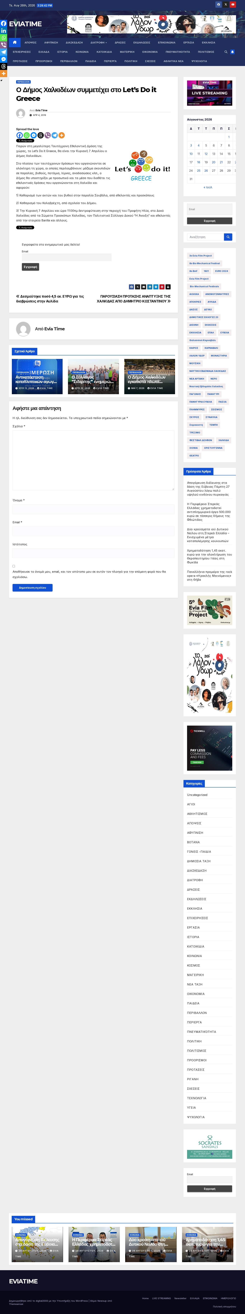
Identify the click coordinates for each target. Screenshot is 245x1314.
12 (206, 154)
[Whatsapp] (26, 135)
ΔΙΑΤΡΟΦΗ (98, 42)
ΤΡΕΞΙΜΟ (194, 432)
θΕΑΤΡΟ (194, 455)
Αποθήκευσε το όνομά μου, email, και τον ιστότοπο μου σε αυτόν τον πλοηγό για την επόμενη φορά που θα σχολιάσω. (89, 574)
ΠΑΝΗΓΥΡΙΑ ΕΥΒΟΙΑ (200, 401)
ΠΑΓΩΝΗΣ (195, 394)
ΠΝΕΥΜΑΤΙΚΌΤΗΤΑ (178, 51)
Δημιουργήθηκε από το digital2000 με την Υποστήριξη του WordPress (49, 1300)
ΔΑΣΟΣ (193, 309)
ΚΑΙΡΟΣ (193, 348)
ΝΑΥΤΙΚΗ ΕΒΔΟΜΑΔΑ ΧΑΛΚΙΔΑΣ (207, 371)
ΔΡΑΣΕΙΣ (120, 42)
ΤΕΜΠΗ (213, 425)
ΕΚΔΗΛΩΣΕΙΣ (141, 42)
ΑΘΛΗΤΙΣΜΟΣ (197, 814)
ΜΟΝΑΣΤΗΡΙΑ (219, 355)
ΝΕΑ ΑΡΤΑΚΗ (196, 378)
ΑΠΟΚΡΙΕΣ (195, 301)
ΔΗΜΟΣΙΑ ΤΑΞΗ (199, 861)
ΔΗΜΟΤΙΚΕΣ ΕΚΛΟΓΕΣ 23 (203, 317)
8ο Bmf (193, 271)
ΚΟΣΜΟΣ (193, 965)
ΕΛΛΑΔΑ (44, 51)
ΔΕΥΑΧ (208, 309)
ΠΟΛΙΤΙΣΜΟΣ (206, 51)
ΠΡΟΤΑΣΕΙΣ (20, 61)
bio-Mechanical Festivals (204, 286)
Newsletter (181, 1298)
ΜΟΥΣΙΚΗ (194, 363)
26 (206, 170)
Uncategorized (197, 795)
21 (221, 162)
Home (145, 1298)
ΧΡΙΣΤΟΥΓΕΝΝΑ (213, 448)
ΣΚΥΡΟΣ (194, 417)
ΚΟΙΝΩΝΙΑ (82, 51)
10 (191, 154)
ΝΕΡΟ (214, 378)
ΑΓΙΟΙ (191, 804)
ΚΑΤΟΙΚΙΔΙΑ (104, 51)
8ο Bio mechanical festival (204, 263)
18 (198, 162)
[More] (61, 135)
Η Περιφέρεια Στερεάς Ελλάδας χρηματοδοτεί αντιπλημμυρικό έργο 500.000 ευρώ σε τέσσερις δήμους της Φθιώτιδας (209, 512)
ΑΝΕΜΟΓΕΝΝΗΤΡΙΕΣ (217, 294)
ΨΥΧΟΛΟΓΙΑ (199, 61)
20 (213, 162)
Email (25, 251)
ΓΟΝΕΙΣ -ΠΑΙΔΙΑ (199, 851)
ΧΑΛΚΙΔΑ (223, 440)
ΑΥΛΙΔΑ (212, 301)
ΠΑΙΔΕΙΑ (90, 61)
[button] (226, 52)
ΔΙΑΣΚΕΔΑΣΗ (74, 42)
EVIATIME (25, 23)
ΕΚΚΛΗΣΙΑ (208, 42)
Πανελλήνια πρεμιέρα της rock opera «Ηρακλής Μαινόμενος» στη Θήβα (209, 575)
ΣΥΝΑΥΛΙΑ (211, 417)
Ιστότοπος (20, 544)
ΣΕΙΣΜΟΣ (216, 409)
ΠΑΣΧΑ (222, 401)
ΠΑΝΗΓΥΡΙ (213, 394)
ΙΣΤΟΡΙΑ (62, 51)
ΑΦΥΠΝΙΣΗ (51, 42)
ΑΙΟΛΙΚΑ (194, 294)
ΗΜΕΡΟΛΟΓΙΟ (228, 1298)
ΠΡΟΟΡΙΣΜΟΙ (44, 61)
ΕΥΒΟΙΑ (224, 332)
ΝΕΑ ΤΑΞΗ (195, 984)
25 (198, 170)
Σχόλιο (19, 426)
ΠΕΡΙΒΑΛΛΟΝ (68, 61)
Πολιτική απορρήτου (224, 1306)
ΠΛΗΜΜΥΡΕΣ (197, 409)
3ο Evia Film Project (200, 255)
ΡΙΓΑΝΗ (193, 1079)
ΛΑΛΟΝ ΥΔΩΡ (196, 355)
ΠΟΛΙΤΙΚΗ (130, 61)
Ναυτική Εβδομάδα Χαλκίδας (206, 386)
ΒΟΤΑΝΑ (193, 842)
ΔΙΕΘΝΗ (193, 325)
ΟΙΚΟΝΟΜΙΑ (150, 51)
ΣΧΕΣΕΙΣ (150, 61)
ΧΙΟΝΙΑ (193, 448)
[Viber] (47, 135)
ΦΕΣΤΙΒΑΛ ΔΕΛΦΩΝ (200, 440)
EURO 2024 (221, 271)
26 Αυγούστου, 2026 (33, 1250)
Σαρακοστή (196, 425)
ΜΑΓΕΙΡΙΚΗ (127, 51)
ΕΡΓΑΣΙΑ (188, 42)
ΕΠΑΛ (211, 332)
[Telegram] (54, 135)
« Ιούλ (208, 187)
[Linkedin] (3, 30)
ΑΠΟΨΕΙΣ (31, 42)
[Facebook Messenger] (33, 135)
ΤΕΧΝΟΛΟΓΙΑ (196, 1098)
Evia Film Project (198, 278)
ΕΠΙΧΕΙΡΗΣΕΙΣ (22, 51)
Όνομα (19, 500)
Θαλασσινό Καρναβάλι (202, 340)
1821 (206, 271)
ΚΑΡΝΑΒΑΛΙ (211, 348)
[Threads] (40, 135)
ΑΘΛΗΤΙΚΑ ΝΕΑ (174, 61)
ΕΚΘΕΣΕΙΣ (210, 325)
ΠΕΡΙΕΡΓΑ (110, 61)
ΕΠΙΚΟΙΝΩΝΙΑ (167, 42)
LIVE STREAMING (161, 1298)
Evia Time (42, 110)
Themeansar (16, 1304)
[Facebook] (20, 135)
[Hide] (1, 80)
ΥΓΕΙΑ (191, 1107)
